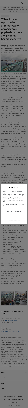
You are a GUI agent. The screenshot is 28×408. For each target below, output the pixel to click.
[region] (14, 204)
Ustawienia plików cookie (14, 220)
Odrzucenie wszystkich (14, 215)
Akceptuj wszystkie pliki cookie (13, 211)
